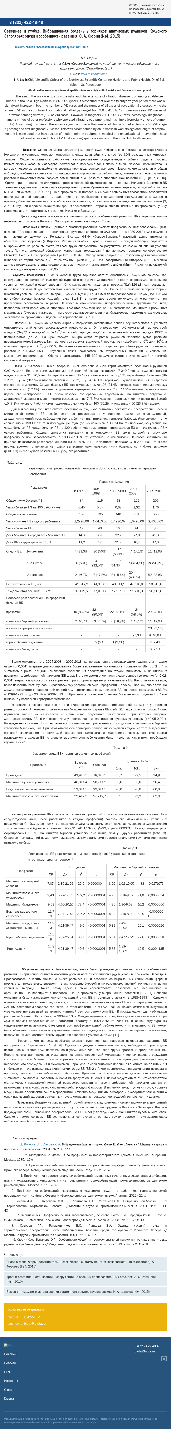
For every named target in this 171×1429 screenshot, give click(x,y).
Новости (10, 1363)
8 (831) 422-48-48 (26, 22)
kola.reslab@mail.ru (94, 74)
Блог (7, 1372)
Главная (9, 1398)
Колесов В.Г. (33, 1144)
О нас (8, 1389)
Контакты (11, 1380)
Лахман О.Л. (52, 1144)
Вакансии (11, 1354)
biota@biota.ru (35, 1323)
